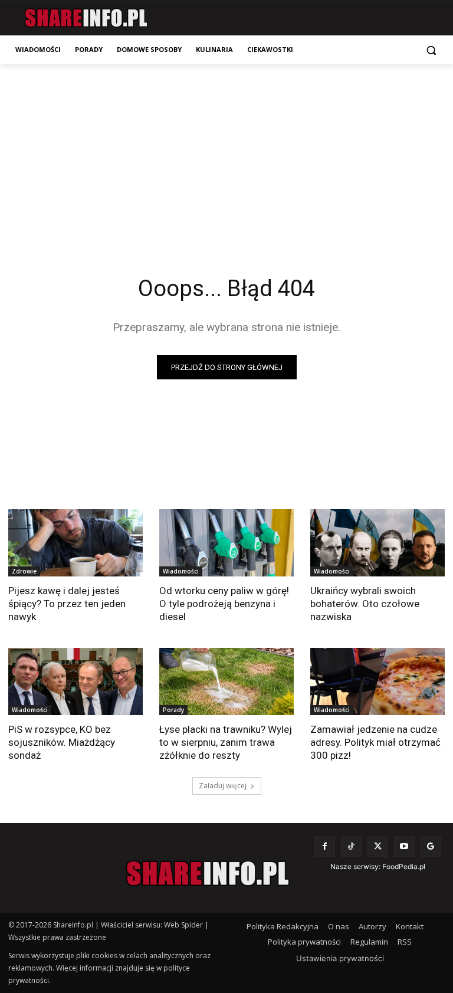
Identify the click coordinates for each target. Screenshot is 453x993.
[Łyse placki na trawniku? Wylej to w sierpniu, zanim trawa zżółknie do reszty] (226, 681)
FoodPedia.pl (403, 866)
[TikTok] (351, 846)
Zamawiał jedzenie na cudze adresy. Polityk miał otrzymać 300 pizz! (375, 742)
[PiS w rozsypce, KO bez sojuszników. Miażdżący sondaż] (75, 681)
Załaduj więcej (223, 786)
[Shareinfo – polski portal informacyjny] (85, 18)
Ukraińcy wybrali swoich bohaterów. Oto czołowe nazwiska (364, 603)
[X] (377, 846)
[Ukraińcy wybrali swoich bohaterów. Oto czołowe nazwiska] (377, 542)
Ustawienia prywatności (340, 958)
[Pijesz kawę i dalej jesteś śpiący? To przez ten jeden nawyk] (75, 542)
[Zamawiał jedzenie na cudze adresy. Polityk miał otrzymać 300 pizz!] (377, 681)
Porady (173, 710)
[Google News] (431, 846)
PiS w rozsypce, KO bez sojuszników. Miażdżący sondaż (61, 742)
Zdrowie (24, 571)
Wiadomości (181, 571)
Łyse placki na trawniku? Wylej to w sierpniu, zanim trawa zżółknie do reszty (225, 742)
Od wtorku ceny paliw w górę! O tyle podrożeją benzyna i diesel (224, 603)
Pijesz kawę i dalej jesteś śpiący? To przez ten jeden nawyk (67, 603)
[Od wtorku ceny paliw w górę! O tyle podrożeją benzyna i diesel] (226, 542)
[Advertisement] (226, 152)
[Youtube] (404, 846)
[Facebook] (324, 846)
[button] (431, 50)
